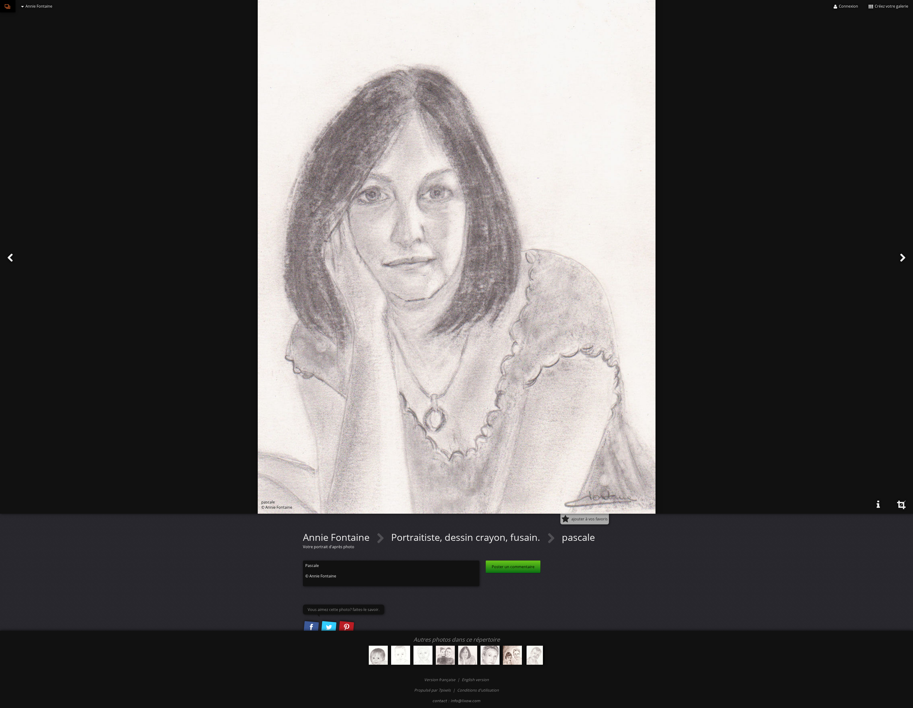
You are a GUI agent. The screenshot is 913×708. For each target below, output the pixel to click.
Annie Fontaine (337, 537)
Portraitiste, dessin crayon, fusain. (467, 537)
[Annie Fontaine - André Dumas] (534, 655)
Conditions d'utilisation (478, 690)
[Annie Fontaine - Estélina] (378, 655)
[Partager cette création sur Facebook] (311, 627)
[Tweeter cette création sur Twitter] (328, 627)
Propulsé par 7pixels (432, 690)
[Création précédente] (10, 258)
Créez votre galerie (891, 6)
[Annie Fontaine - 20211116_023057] (512, 655)
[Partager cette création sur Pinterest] (346, 627)
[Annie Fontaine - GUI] (400, 655)
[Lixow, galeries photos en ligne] (7, 6)
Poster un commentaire (513, 566)
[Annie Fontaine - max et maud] (445, 655)
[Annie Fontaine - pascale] (467, 655)
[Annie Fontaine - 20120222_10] (422, 655)
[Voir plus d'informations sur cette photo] (878, 504)
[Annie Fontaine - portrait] (490, 655)
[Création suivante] (903, 258)
